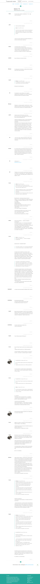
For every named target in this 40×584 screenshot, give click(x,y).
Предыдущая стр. (25, 3)
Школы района (17, 3)
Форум (13, 3)
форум (19, 1)
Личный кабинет (30, 577)
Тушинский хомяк (11, 1)
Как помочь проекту (29, 581)
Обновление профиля (29, 579)
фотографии (30, 1)
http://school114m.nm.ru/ (18, 162)
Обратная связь (30, 582)
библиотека (24, 1)
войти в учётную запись (29, 564)
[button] (37, 565)
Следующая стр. (31, 3)
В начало (21, 3)
